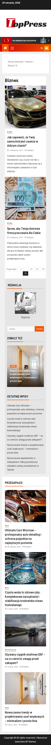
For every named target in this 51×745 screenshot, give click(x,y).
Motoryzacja (10, 650)
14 (43, 269)
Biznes (9, 132)
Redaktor (30, 150)
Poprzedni (12, 269)
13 (37, 269)
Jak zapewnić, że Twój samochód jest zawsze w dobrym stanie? (22, 141)
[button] (12, 48)
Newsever (42, 737)
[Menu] (12, 48)
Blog (13, 366)
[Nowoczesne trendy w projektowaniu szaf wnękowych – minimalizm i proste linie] (25, 688)
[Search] (41, 48)
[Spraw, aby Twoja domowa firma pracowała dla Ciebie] (25, 198)
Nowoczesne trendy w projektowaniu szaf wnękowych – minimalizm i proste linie (24, 376)
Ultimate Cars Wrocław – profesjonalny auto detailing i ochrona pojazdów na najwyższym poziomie (25, 409)
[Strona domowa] (5, 48)
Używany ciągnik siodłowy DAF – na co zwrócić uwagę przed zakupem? (25, 658)
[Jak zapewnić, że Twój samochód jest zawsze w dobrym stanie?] (25, 107)
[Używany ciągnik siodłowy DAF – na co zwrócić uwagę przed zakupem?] (25, 630)
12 (31, 269)
